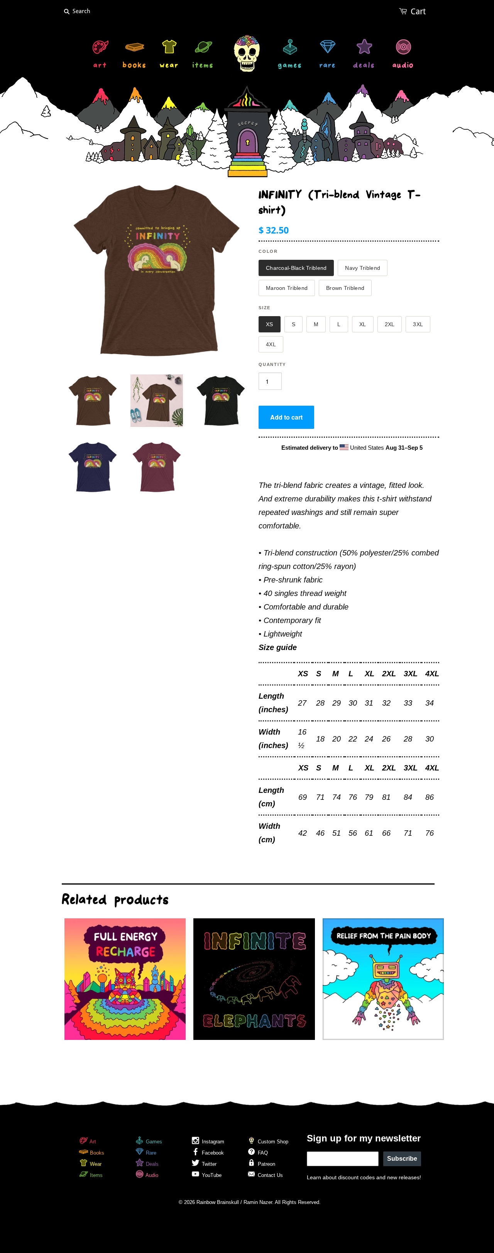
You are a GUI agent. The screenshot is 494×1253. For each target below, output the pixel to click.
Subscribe (402, 1158)
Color (268, 251)
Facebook (212, 1153)
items (203, 66)
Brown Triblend (345, 288)
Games (153, 1142)
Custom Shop (272, 1142)
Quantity (272, 364)
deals (364, 66)
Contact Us (269, 1175)
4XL (271, 344)
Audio (151, 1175)
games (290, 66)
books (135, 66)
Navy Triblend (362, 268)
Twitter (208, 1164)
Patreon (265, 1164)
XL (362, 324)
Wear (95, 1164)
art (100, 66)
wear (169, 66)
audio (403, 66)
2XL (390, 324)
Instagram (212, 1142)
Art (92, 1142)
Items (95, 1175)
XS (269, 324)
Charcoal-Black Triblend (296, 268)
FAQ (262, 1153)
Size (265, 307)
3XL (418, 324)
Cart (418, 11)
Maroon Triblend (287, 288)
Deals (151, 1164)
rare (328, 66)
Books (96, 1153)
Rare (150, 1153)
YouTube (211, 1175)
